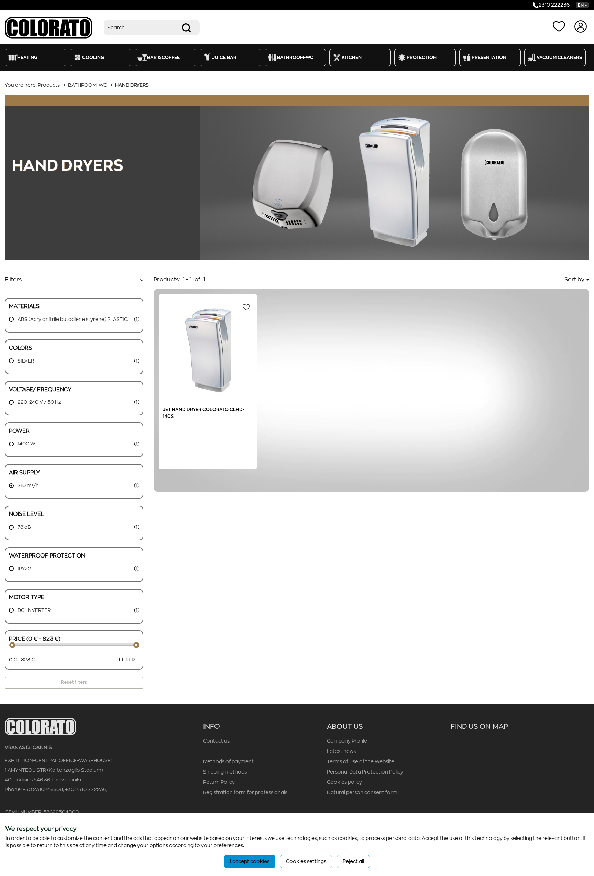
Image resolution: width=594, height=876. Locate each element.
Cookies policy (344, 782)
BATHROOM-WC (87, 85)
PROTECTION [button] (422, 57)
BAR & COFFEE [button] (163, 57)
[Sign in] (581, 26)
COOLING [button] (93, 57)
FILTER (127, 659)
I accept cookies (250, 861)
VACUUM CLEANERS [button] (559, 57)
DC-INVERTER (33, 610)
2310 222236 (554, 4)
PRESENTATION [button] (489, 57)
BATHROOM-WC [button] (295, 57)
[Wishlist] (560, 26)
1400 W (25, 443)
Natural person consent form (362, 792)
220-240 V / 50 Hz (38, 402)
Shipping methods (225, 771)
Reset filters (74, 682)
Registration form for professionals (245, 792)
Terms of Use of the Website (360, 761)
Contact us (216, 740)
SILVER (25, 360)
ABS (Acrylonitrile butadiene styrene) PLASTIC (72, 319)
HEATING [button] (27, 57)
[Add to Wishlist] (244, 306)
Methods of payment (228, 761)
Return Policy (219, 782)
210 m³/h (27, 485)
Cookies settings (306, 861)
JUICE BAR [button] (224, 57)
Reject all (353, 861)
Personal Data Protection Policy (365, 771)
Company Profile (347, 740)
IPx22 (23, 568)
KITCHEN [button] (352, 57)
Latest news (341, 751)
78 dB (23, 526)
